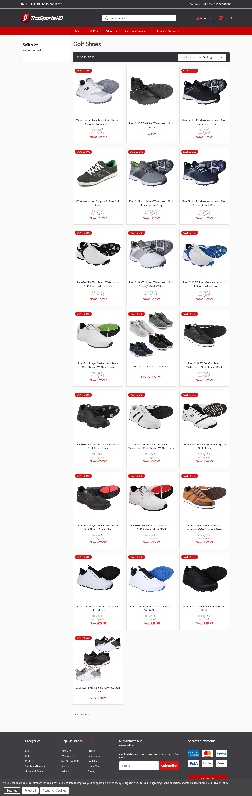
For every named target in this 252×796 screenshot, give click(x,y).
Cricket (109, 31)
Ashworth (66, 771)
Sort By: (186, 57)
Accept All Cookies (54, 790)
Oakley (91, 771)
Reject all (30, 790)
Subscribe (169, 766)
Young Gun (94, 766)
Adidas (65, 766)
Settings (12, 790)
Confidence (94, 760)
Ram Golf (66, 750)
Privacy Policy (220, 783)
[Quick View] (115, 73)
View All (89, 741)
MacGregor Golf (70, 760)
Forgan (91, 750)
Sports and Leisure (134, 31)
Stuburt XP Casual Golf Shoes (151, 366)
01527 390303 (222, 4)
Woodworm (67, 755)
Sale (77, 31)
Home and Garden (166, 31)
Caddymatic (94, 755)
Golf (92, 31)
